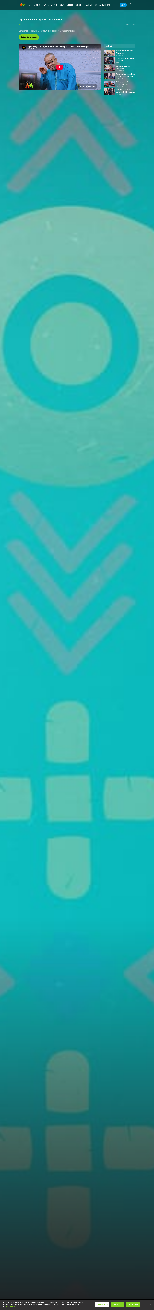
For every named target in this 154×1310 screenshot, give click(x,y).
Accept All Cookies (133, 1304)
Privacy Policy (11, 1306)
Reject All (117, 1304)
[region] (77, 1304)
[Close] (150, 1304)
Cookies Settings (102, 1304)
